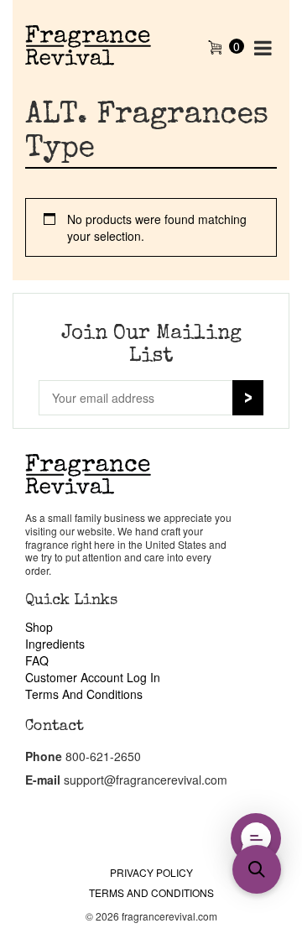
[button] (256, 869)
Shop (39, 626)
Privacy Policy (151, 872)
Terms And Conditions (84, 694)
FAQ (37, 660)
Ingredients (55, 643)
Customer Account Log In (92, 677)
